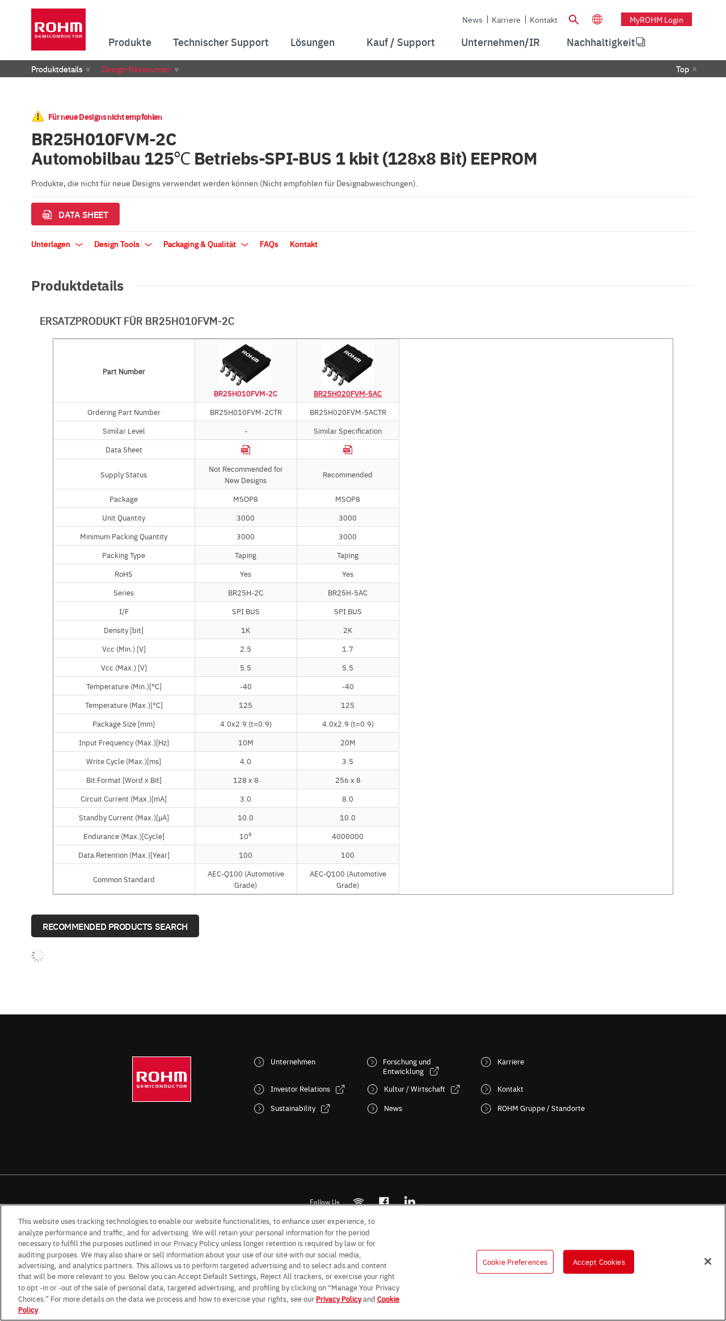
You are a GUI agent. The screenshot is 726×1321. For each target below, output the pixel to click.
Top (682, 68)
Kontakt (544, 19)
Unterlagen (51, 243)
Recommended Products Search (115, 926)
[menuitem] (601, 42)
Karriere (506, 19)
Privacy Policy (338, 1298)
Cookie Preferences (515, 1261)
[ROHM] (58, 33)
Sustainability (293, 1108)
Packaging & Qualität (200, 243)
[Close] (707, 1261)
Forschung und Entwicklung (407, 1066)
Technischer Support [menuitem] (221, 42)
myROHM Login (656, 19)
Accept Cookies (599, 1261)
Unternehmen (293, 1061)
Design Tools (117, 243)
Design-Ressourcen (136, 68)
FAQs (269, 243)
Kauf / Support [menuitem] (400, 42)
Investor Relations (300, 1088)
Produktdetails (57, 68)
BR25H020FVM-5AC (348, 393)
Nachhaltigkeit (601, 42)
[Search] (573, 18)
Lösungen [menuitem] (312, 42)
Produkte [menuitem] (129, 42)
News (472, 19)
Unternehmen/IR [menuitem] (500, 42)
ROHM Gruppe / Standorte (541, 1108)
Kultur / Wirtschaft (414, 1088)
